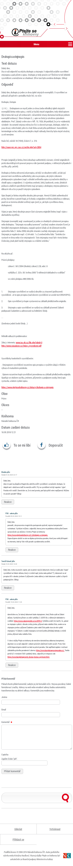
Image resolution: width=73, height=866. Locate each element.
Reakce (8, 502)
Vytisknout (54, 829)
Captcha (4, 754)
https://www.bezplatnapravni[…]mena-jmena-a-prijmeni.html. (29, 657)
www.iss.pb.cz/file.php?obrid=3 (29, 342)
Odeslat (18, 829)
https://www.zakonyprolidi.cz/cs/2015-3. (28, 621)
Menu (36, 44)
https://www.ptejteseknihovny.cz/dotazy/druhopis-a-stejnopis (27, 387)
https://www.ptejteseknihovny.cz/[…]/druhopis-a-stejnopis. (28, 535)
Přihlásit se (18, 839)
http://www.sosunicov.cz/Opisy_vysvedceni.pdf (21, 345)
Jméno (4, 697)
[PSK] (36, 20)
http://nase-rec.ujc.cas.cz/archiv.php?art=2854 (21, 147)
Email (3, 709)
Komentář (5, 721)
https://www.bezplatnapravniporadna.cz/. (50, 650)
